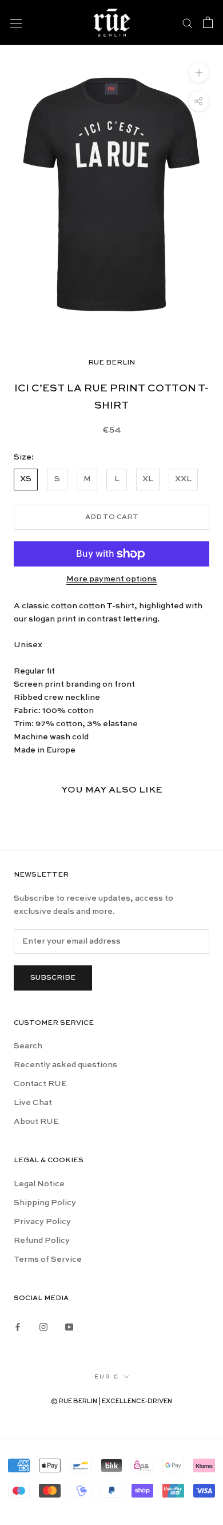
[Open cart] (208, 22)
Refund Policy (42, 1241)
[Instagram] (43, 1326)
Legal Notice (39, 1184)
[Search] (187, 22)
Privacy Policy (42, 1222)
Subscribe (52, 978)
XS (25, 479)
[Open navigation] (16, 22)
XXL (183, 479)
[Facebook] (18, 1326)
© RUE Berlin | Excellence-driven (111, 1402)
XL (147, 479)
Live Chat (33, 1103)
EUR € (106, 1376)
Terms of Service (48, 1259)
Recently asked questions (65, 1065)
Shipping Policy (45, 1203)
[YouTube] (69, 1326)
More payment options (111, 579)
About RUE (36, 1122)
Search (28, 1046)
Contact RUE (40, 1084)
